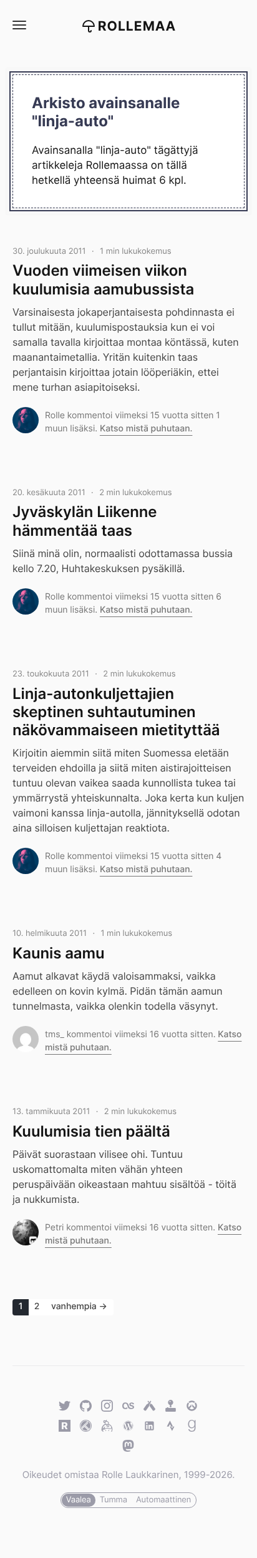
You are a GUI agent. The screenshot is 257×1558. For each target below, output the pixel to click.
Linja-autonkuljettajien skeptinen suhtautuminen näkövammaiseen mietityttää (116, 712)
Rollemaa (137, 26)
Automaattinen (163, 1500)
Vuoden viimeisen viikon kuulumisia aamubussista (103, 279)
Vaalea (78, 1500)
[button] (18, 25)
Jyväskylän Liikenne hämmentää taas (84, 521)
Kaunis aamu (58, 953)
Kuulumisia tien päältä (91, 1131)
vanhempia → (79, 1306)
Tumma (113, 1500)
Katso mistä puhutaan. (146, 428)
